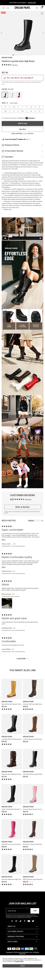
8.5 (5, 111)
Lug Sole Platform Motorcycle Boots (13, 739)
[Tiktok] (20, 921)
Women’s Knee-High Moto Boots (12, 774)
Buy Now (22, 129)
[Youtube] (29, 921)
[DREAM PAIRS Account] (37, 8)
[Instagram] (16, 921)
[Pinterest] (24, 921)
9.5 (22, 111)
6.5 (14, 107)
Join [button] (35, 911)
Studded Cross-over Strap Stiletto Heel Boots (16, 844)
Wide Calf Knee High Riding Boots (33, 879)
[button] (3, 8)
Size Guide (13, 103)
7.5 (31, 107)
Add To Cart (22, 123)
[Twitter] (33, 921)
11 (39, 111)
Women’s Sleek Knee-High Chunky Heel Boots (16, 879)
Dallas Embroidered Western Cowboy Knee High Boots (19, 809)
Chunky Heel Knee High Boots (32, 704)
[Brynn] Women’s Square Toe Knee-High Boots (16, 704)
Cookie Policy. (19, 961)
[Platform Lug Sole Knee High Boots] (5, 95)
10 (31, 111)
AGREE (22, 966)
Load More (21, 659)
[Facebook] (12, 921)
